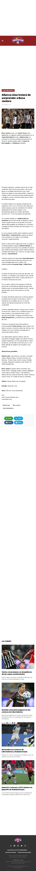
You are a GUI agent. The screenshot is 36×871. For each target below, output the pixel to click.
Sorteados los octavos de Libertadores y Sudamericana (14, 751)
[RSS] (25, 845)
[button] (2, 41)
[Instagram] (18, 845)
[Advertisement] (18, 18)
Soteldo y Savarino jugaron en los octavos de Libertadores (16, 711)
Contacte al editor (10, 852)
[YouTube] (21, 845)
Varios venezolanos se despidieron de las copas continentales (17, 673)
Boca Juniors (16, 405)
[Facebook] (14, 845)
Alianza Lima (6, 405)
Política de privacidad (24, 852)
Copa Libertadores (8, 90)
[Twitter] (10, 845)
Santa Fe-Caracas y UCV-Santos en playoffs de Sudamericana (17, 788)
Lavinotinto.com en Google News (17, 850)
